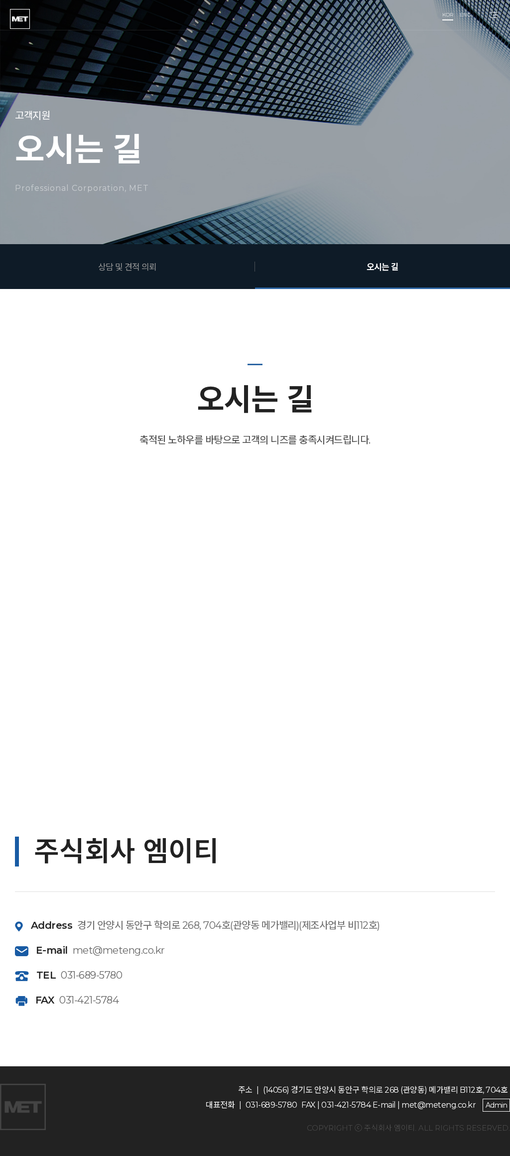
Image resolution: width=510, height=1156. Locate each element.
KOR (447, 14)
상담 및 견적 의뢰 (127, 267)
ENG (465, 14)
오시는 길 (382, 267)
